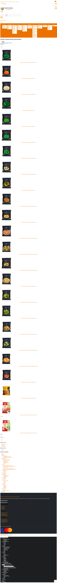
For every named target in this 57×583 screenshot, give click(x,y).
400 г (2, 449)
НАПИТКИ (18, 24)
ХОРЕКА (53, 24)
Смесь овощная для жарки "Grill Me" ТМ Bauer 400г (28, 286)
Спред (8, 27)
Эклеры (24, 29)
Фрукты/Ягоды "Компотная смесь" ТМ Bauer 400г (28, 382)
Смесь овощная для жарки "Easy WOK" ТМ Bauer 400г (28, 334)
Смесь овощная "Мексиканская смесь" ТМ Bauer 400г (28, 206)
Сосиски (44, 25)
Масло (9, 25)
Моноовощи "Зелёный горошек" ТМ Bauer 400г (28, 142)
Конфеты (24, 26)
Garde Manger (4, 446)
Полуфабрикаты (4, 455)
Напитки (3, 479)
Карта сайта (3, 522)
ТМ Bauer (3, 445)
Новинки (3, 491)
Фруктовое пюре (6, 480)
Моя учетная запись (5, 512)
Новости (3, 507)
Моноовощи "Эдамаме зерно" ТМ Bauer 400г (28, 126)
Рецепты (3, 508)
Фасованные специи (50, 27)
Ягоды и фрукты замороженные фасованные (35, 34)
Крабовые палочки (39, 26)
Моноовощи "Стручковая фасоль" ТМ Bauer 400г (28, 158)
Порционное (4, 27)
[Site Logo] (6, 10)
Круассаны (14, 30)
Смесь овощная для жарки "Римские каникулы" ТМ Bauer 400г (28, 350)
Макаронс (24, 27)
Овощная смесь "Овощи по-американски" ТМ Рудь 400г (28, 414)
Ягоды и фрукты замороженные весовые (35, 31)
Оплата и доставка (4, 519)
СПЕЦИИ (49, 24)
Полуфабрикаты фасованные (30, 27)
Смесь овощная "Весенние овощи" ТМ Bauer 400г (28, 174)
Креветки (5, 571)
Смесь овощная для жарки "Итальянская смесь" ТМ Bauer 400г (28, 254)
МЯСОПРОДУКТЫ (45, 24)
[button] (2, 11)
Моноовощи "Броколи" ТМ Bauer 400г (28, 110)
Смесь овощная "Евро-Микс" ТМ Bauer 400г (28, 190)
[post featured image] (6, 61)
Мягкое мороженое (4, 26)
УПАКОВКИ (4, 579)
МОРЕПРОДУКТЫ (39, 24)
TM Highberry (4, 444)
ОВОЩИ (33, 24)
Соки (18, 25)
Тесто (13, 33)
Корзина (3, 513)
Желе (48, 29)
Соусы (49, 28)
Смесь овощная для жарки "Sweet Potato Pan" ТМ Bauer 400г (28, 238)
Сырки (5, 544)
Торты (23, 25)
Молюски (39, 27)
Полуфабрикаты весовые (30, 26)
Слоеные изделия (14, 29)
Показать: (1, 44)
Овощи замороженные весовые (35, 26)
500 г (2, 450)
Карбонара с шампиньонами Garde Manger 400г (28, 398)
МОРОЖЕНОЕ (3, 24)
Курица (44, 26)
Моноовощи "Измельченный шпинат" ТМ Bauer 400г (28, 62)
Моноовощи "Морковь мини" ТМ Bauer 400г (28, 78)
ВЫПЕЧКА (13, 24)
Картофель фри (6, 568)
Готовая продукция (14, 27)
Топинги (19, 27)
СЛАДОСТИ (23, 24)
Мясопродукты (4, 477)
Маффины (24, 28)
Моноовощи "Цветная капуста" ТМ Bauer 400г (28, 94)
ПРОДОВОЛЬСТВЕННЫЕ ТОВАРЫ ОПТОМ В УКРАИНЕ (10, 496)
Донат (4, 486)
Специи (3, 488)
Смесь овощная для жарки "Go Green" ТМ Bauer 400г (28, 318)
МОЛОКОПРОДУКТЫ (9, 24)
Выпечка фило (14, 31)
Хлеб (13, 32)
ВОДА (18, 29)
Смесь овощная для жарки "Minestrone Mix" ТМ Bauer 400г (28, 270)
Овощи (3, 464)
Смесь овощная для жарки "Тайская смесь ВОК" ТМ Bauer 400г (28, 366)
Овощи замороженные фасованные (35, 29)
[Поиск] (6, 15)
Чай (18, 26)
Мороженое (3, 474)
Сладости (3, 484)
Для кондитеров (24, 30)
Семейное (5, 476)
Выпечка (3, 458)
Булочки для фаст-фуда (14, 26)
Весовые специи (49, 26)
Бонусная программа (5, 515)
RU (3, 581)
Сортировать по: (2, 43)
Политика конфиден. (5, 521)
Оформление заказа (5, 514)
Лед (53, 25)
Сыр (8, 28)
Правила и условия (4, 520)
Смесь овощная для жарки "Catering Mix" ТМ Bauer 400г (28, 302)
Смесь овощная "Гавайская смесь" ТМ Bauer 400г (28, 222)
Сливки (9, 26)
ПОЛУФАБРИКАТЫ (29, 24)
